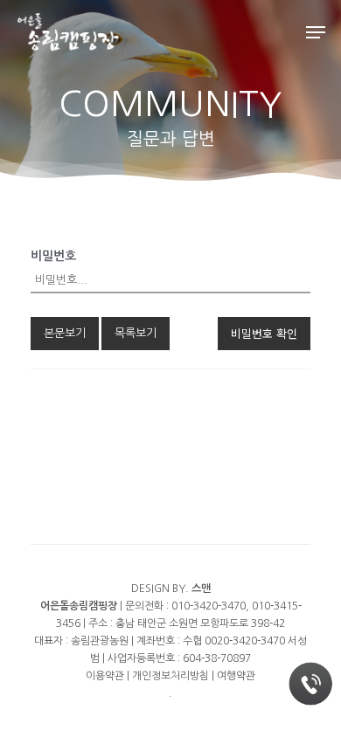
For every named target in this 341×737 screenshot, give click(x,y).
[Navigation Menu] (315, 32)
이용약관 (105, 676)
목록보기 (136, 333)
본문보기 (65, 333)
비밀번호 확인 (264, 333)
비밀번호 (53, 256)
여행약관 (236, 676)
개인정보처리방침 (170, 676)
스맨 (201, 588)
